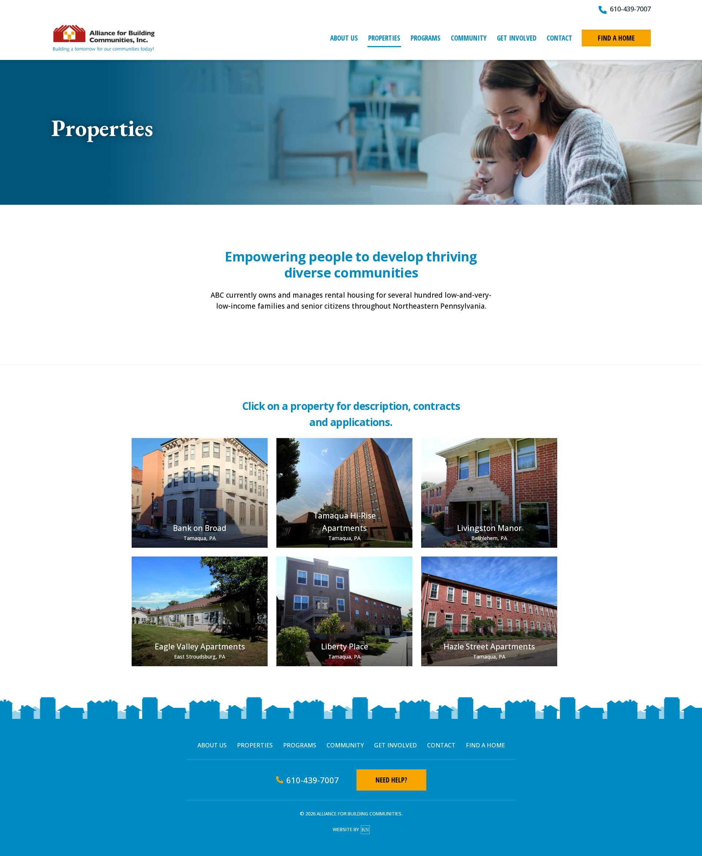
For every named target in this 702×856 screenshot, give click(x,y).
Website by (346, 829)
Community (469, 38)
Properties (384, 38)
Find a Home (616, 38)
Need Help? (391, 780)
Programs (426, 38)
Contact (559, 38)
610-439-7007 (630, 8)
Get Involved (516, 38)
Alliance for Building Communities (103, 38)
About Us (344, 38)
